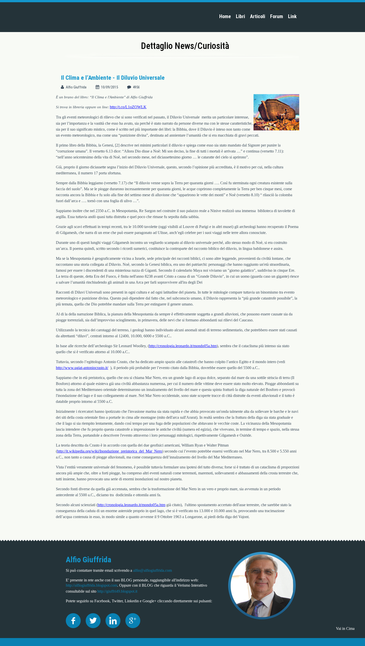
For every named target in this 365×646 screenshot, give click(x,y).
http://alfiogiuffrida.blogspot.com (91, 585)
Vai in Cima (345, 628)
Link (292, 16)
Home (225, 16)
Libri (240, 16)
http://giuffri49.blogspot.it (117, 591)
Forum (276, 16)
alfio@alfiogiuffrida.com (152, 570)
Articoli (257, 16)
